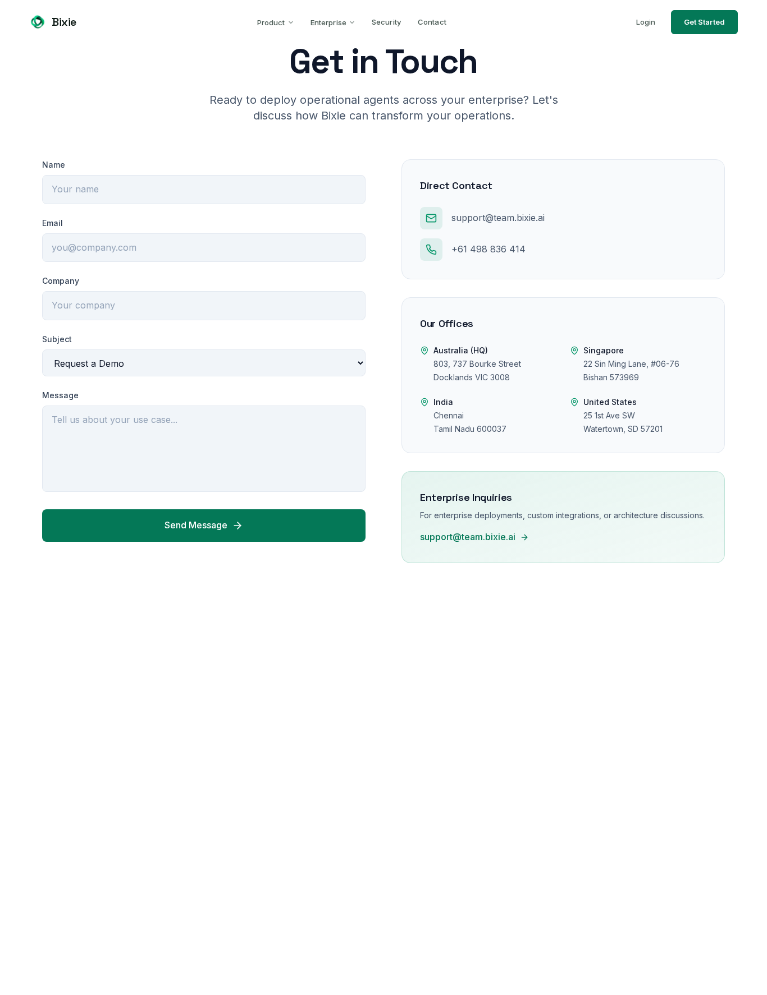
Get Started (704, 21)
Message (60, 395)
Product (271, 22)
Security (386, 21)
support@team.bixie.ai (467, 536)
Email (52, 223)
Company (60, 280)
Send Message (196, 525)
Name (53, 164)
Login (645, 21)
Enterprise (328, 22)
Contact (432, 21)
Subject (57, 339)
